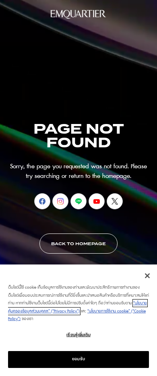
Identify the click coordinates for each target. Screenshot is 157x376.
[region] (78, 320)
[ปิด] (147, 276)
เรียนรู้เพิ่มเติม (78, 335)
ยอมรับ (78, 359)
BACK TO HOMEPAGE (78, 244)
